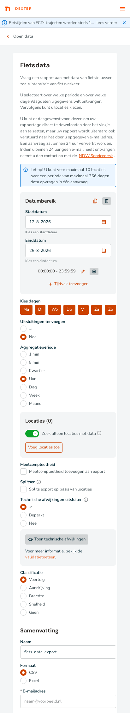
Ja (30, 329)
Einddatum (35, 241)
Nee (33, 337)
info (99, 433)
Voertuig (37, 579)
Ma (26, 309)
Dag (33, 387)
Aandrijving (39, 588)
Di (40, 309)
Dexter (23, 8)
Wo (54, 309)
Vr (83, 309)
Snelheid (37, 604)
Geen (33, 612)
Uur (32, 379)
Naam (25, 642)
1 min (34, 354)
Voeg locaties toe (44, 447)
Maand (35, 403)
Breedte (36, 596)
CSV (33, 672)
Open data (23, 36)
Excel (34, 681)
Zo (110, 309)
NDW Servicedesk (96, 156)
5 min (34, 362)
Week (34, 395)
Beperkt (36, 515)
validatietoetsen (40, 557)
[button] (65, 23)
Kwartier (37, 371)
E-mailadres (32, 691)
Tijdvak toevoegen (68, 284)
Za (96, 309)
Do (69, 309)
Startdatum (36, 212)
